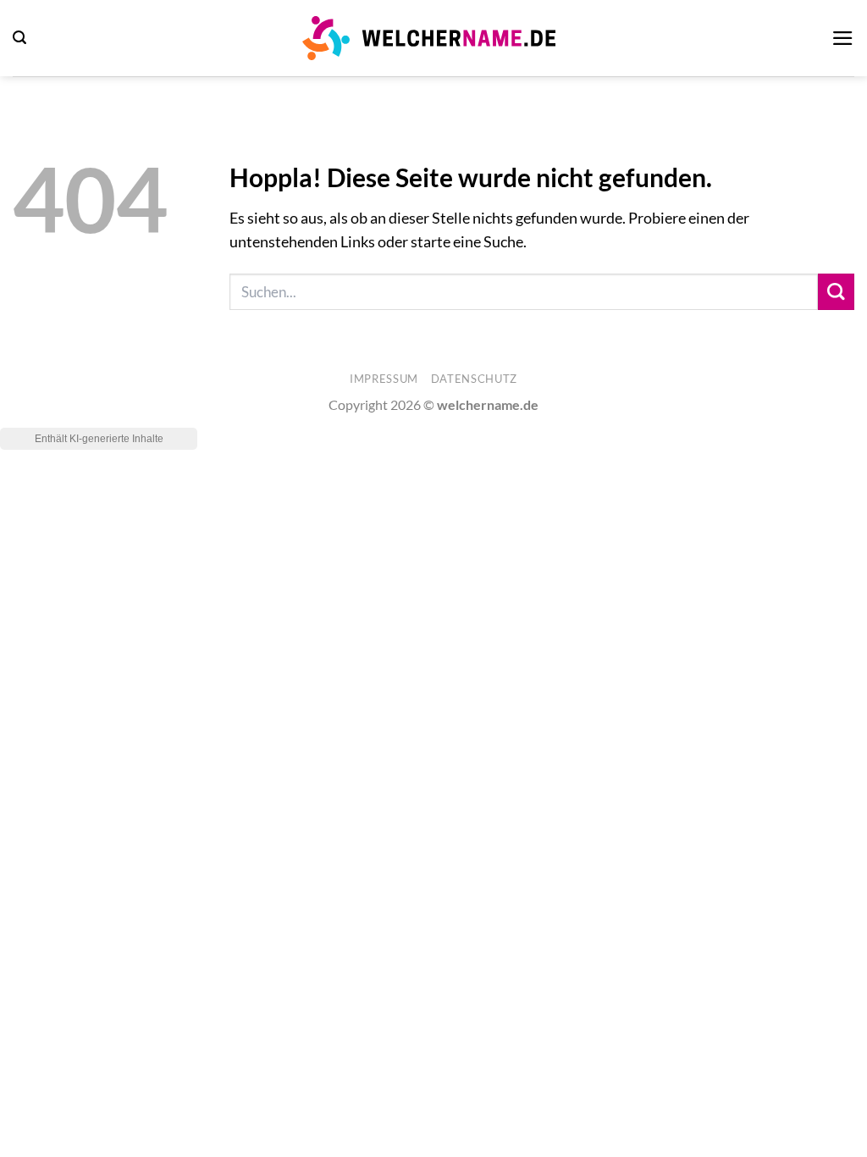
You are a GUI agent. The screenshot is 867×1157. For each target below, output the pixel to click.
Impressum (384, 378)
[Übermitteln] (836, 292)
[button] (19, 37)
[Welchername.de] (429, 38)
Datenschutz (474, 378)
